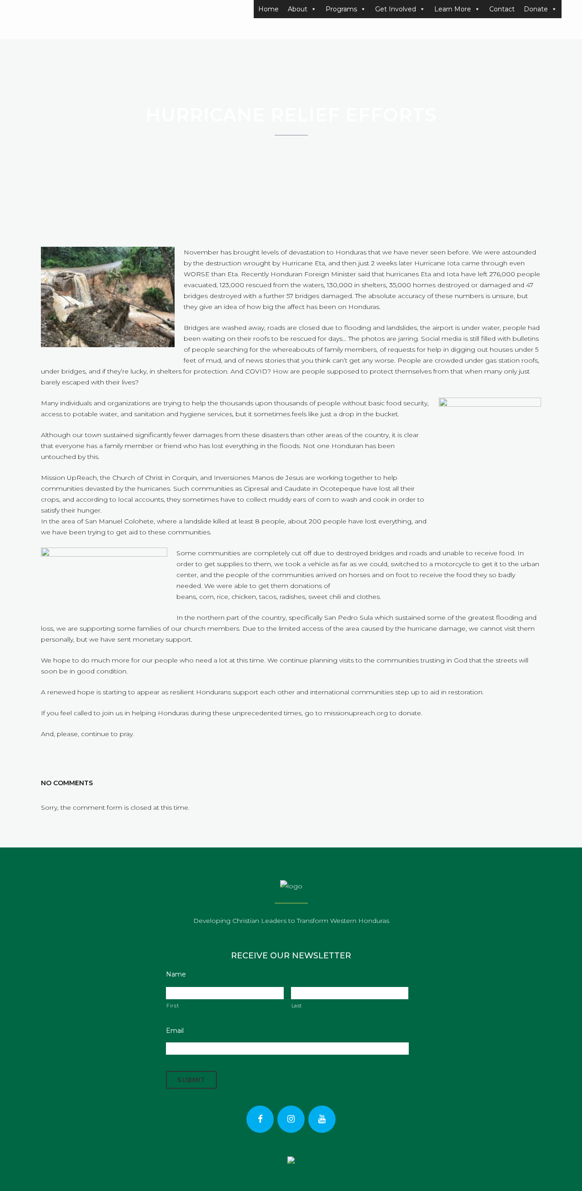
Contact (502, 9)
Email (175, 1031)
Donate (536, 9)
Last (296, 1005)
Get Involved (395, 9)
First (172, 1005)
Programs (341, 9)
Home (268, 9)
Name (176, 974)
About (297, 9)
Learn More (452, 9)
